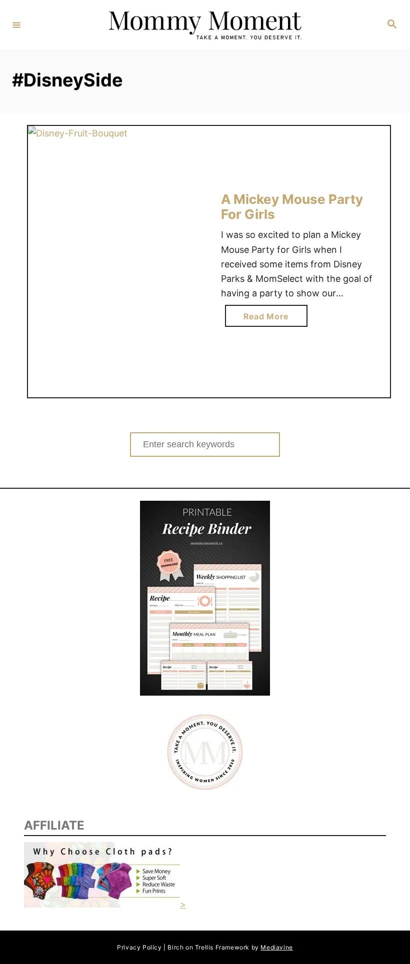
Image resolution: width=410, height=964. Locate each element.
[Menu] (16, 24)
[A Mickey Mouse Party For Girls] (118, 261)
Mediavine (276, 947)
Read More (270, 319)
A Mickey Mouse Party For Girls (292, 206)
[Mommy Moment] (203, 24)
